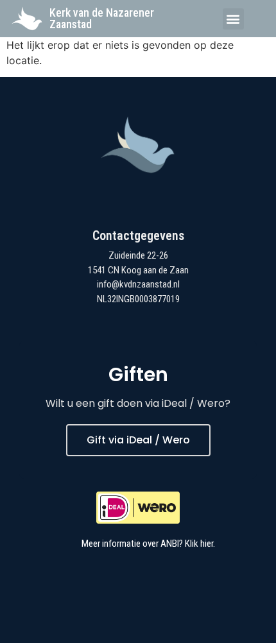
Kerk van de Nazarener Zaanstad (101, 18)
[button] (233, 19)
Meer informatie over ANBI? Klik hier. (148, 543)
